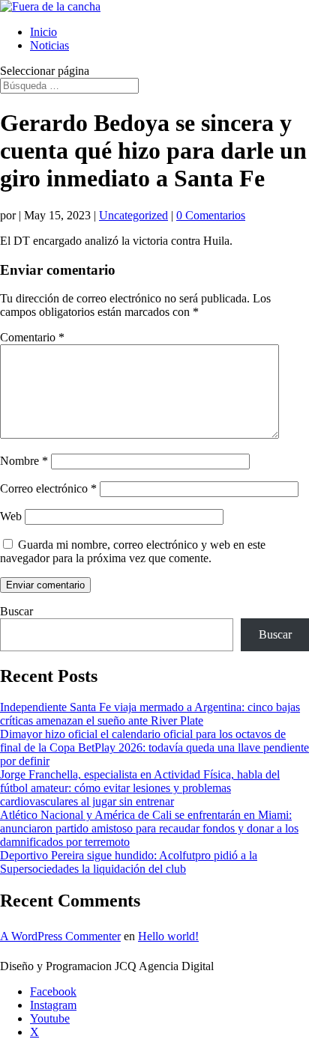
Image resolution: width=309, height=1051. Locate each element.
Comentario (32, 337)
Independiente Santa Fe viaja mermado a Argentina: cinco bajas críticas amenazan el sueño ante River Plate (150, 714)
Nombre (24, 460)
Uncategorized (133, 215)
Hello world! (168, 936)
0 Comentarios (210, 215)
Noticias (49, 45)
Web (11, 516)
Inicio (43, 31)
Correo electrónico (48, 488)
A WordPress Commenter (60, 936)
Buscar (16, 611)
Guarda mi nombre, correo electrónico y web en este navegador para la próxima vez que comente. (133, 551)
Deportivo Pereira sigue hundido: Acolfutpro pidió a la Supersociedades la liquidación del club (128, 862)
